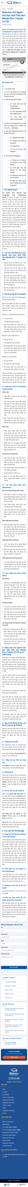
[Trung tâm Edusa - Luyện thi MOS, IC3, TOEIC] (14, 3)
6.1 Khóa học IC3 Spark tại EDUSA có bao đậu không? (18, 162)
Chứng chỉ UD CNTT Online (10, 1132)
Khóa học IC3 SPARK (10, 986)
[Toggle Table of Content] (3, 86)
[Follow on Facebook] (9, 1078)
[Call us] (15, 1078)
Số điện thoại (4, 934)
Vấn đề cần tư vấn (5, 954)
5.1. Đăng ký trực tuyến (17, 137)
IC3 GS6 (4, 1092)
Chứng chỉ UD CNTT (8, 1100)
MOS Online (5, 1124)
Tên (2, 927)
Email (2, 940)
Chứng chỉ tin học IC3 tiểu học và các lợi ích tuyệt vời (14, 1014)
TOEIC (4, 1108)
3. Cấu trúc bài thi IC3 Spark (12, 99)
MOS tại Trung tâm (7, 1122)
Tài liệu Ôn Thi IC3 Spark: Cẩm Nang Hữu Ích (14, 1031)
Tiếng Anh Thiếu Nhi (8, 1110)
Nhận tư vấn (14, 1057)
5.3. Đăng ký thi (15, 146)
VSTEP (4, 1105)
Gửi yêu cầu (14, 967)
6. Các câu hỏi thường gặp (12, 156)
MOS (3, 1089)
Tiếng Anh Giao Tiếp (8, 1102)
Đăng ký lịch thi (9, 990)
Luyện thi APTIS (7, 1146)
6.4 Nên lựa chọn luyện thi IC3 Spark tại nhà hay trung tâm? (18, 183)
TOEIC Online (6, 1140)
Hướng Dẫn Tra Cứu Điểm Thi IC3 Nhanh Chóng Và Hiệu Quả (13, 1025)
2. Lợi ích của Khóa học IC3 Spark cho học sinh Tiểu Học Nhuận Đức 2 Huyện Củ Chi (15, 94)
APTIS (4, 1113)
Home (3, 8)
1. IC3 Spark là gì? (9, 89)
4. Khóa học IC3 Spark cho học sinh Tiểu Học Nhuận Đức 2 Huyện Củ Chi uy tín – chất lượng (15, 126)
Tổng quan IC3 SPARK (10, 982)
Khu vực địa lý (4, 947)
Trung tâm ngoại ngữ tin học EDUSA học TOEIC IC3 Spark (14, 1009)
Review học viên (9, 994)
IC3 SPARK (10, 8)
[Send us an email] (12, 1078)
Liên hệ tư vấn (8, 998)
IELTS (9, 1105)
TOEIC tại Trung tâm (8, 1138)
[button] (2, 3)
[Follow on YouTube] (18, 1078)
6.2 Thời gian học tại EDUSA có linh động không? (18, 170)
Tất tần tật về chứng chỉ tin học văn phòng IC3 (14, 1020)
